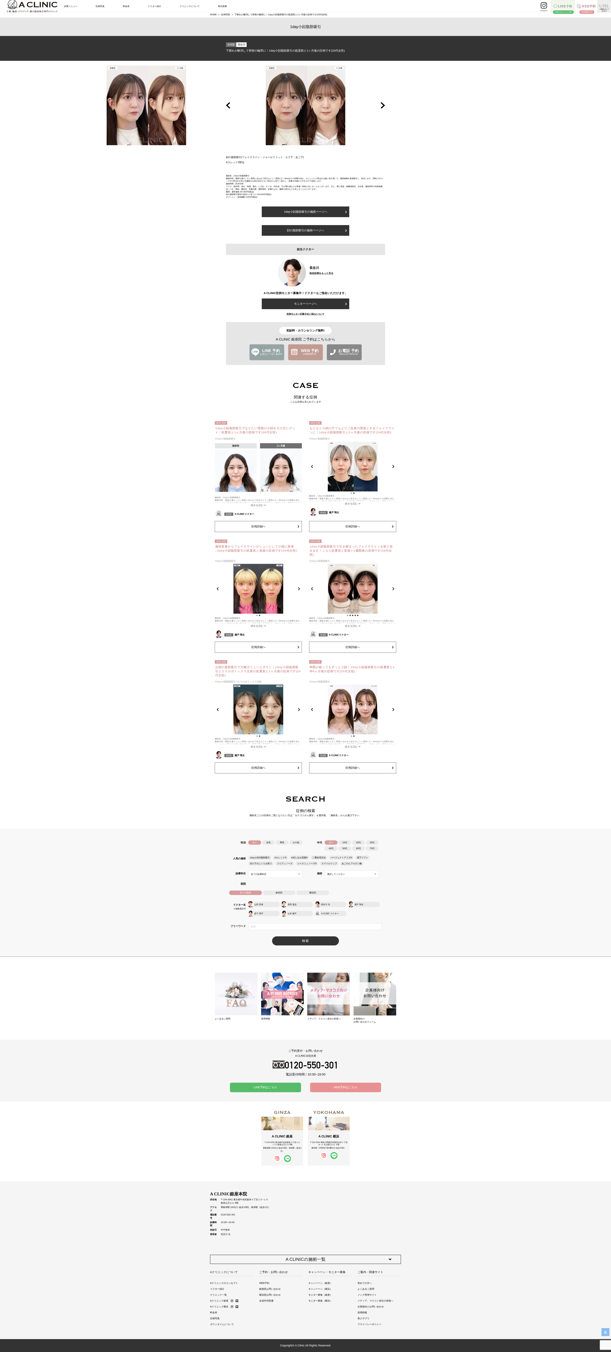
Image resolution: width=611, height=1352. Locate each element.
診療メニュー (70, 6)
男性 (282, 842)
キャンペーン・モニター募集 (327, 1272)
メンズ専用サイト (367, 1294)
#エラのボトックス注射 (249, 681)
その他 (295, 842)
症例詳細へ (258, 526)
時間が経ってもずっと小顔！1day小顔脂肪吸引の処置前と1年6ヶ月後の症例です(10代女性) (352, 669)
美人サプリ (363, 1318)
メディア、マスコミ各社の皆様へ (375, 1300)
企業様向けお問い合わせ (371, 1306)
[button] (228, 105)
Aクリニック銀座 (219, 1300)
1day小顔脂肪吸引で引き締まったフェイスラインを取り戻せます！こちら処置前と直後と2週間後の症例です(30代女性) (351, 550)
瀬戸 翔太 (334, 512)
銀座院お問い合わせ (270, 1289)
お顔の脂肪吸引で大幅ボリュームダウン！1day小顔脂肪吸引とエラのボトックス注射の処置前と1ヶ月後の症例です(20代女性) (258, 671)
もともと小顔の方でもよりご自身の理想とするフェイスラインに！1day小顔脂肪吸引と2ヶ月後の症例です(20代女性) (352, 430)
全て (255, 842)
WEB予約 (264, 1283)
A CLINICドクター (244, 514)
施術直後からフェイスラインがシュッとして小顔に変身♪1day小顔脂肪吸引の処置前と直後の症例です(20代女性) (256, 548)
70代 (372, 848)
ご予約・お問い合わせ (273, 1272)
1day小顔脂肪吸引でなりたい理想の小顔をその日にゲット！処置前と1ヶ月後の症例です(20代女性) (255, 430)
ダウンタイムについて (222, 1324)
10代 (344, 842)
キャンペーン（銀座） (320, 1283)
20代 (358, 842)
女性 (268, 842)
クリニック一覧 (218, 1294)
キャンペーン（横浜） (320, 1289)
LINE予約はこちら (265, 1087)
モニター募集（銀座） (320, 1294)
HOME (213, 14)
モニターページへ (305, 303)
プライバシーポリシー (369, 1324)
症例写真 (100, 6)
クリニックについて (190, 6)
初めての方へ (365, 1283)
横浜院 (312, 892)
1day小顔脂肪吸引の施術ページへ (305, 211)
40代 (331, 848)
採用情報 (362, 1312)
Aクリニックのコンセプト (224, 1283)
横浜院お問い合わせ (270, 1294)
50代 (344, 848)
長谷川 (241, 44)
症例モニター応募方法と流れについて (305, 314)
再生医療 (222, 6)
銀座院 (279, 892)
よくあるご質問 (366, 1289)
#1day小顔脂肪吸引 (225, 438)
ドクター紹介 (154, 6)
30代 (372, 842)
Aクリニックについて (224, 1272)
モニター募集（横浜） (320, 1300)
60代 (358, 848)
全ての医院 (245, 892)
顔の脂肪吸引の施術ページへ (305, 230)
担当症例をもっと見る (321, 273)
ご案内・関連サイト (370, 1272)
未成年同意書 (266, 1300)
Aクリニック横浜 (219, 1306)
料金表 (126, 6)
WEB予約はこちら (345, 1087)
